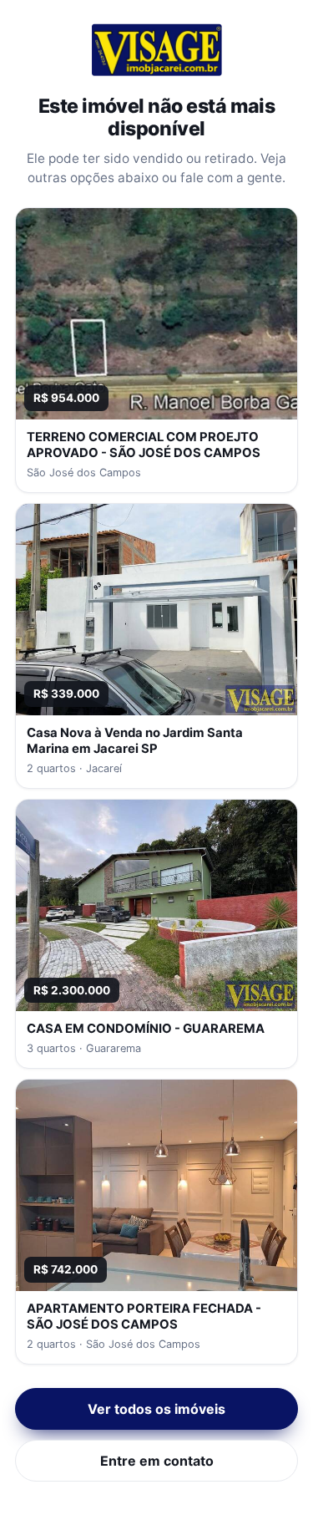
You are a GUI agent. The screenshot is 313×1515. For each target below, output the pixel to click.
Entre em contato (157, 1460)
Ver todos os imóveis (156, 1409)
